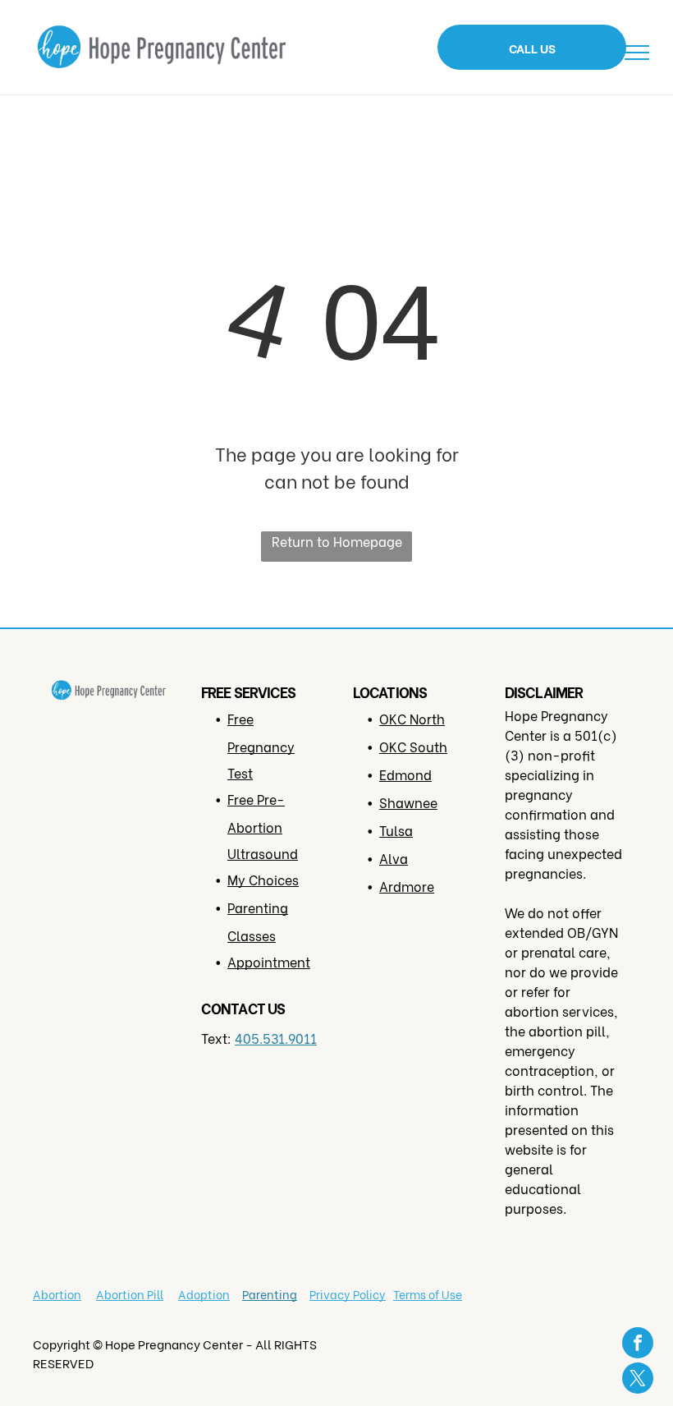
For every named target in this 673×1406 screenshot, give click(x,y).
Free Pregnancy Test (261, 745)
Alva (393, 857)
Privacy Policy (347, 1294)
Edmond (405, 774)
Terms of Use (427, 1294)
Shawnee (408, 802)
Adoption (204, 1294)
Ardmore (406, 885)
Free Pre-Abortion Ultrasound (262, 825)
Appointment (268, 961)
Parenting (269, 1294)
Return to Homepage (337, 540)
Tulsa (396, 829)
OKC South (413, 746)
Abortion (57, 1294)
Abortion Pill (129, 1294)
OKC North (412, 718)
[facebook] (637, 1344)
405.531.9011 (276, 1037)
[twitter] (637, 1380)
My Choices (263, 879)
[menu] (637, 52)
